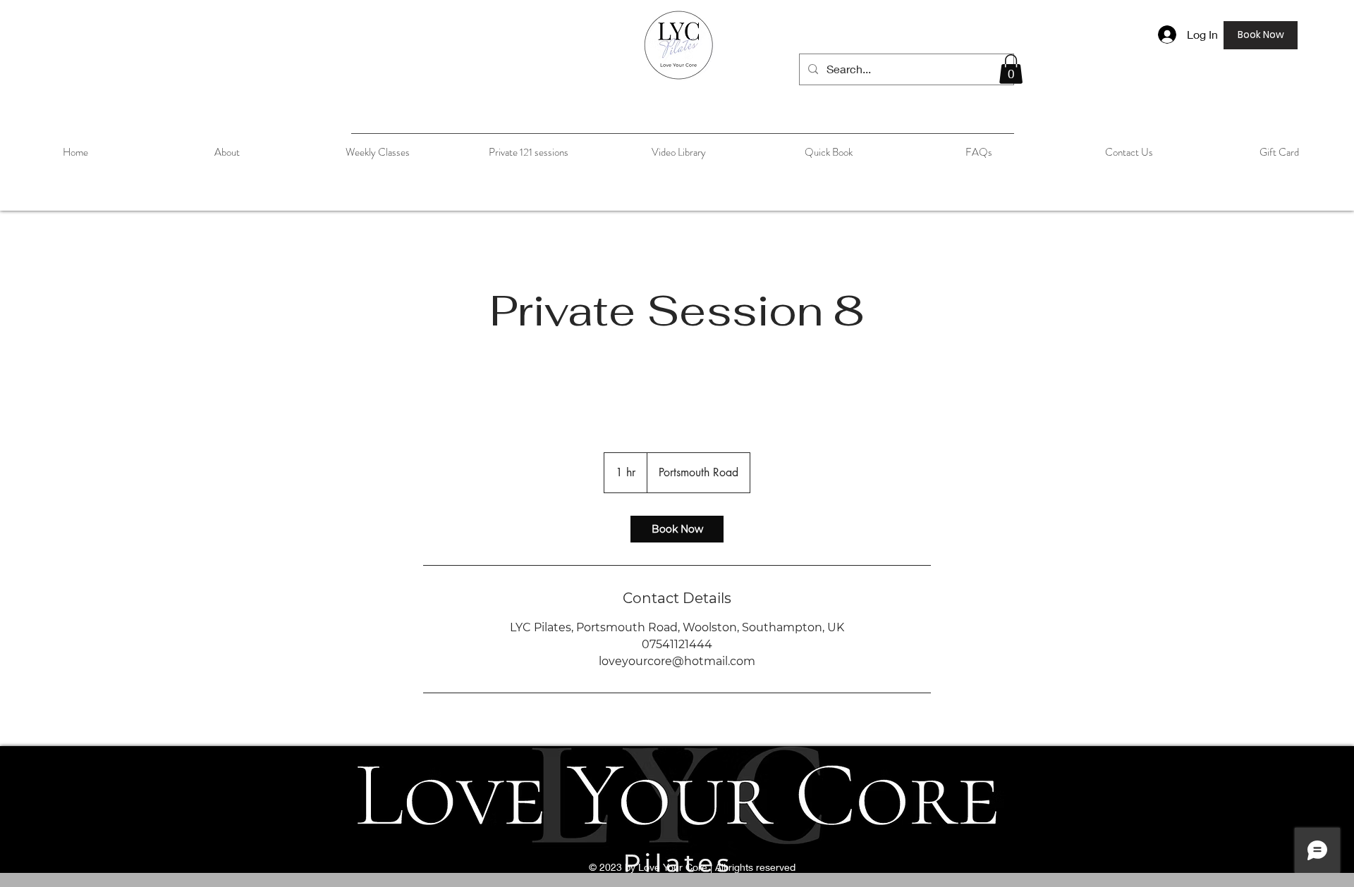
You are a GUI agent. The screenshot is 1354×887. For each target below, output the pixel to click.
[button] (1011, 69)
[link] (677, 529)
